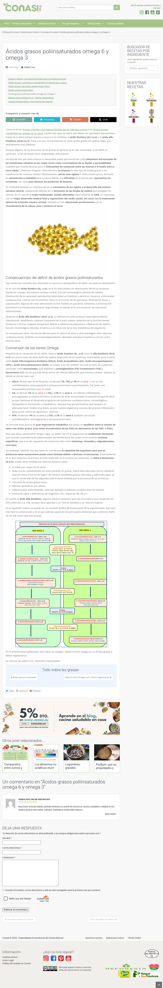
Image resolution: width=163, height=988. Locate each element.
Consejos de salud (49, 32)
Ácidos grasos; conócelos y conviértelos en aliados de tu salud (37, 82)
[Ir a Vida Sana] (124, 974)
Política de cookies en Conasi (16, 963)
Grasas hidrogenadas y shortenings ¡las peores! (30, 101)
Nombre (7, 838)
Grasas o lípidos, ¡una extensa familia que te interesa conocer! (37, 78)
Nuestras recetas (93, 938)
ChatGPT (20, 119)
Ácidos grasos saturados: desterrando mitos (29, 86)
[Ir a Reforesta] (126, 967)
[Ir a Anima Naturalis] (154, 967)
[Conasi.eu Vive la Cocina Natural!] (20, 9)
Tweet (11, 691)
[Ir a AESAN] (152, 953)
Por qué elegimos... (71, 23)
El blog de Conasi (10, 32)
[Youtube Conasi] (61, 960)
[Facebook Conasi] (53, 960)
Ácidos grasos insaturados (20, 90)
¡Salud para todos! (47, 23)
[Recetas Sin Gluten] (151, 116)
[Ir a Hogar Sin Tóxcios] (146, 974)
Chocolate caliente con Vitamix (19, 919)
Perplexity (49, 119)
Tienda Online (94, 23)
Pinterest (36, 691)
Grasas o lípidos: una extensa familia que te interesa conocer (55, 129)
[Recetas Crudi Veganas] (133, 116)
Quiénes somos (10, 957)
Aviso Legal (8, 960)
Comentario (8, 857)
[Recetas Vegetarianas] (151, 99)
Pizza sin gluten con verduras (103, 919)
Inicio (6, 23)
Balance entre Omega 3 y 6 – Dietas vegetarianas (31, 97)
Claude (77, 119)
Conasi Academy (115, 23)
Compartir (22, 691)
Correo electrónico (12, 848)
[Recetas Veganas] (133, 99)
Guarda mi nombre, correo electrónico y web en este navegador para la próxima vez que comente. (53, 890)
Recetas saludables (22, 23)
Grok (105, 119)
